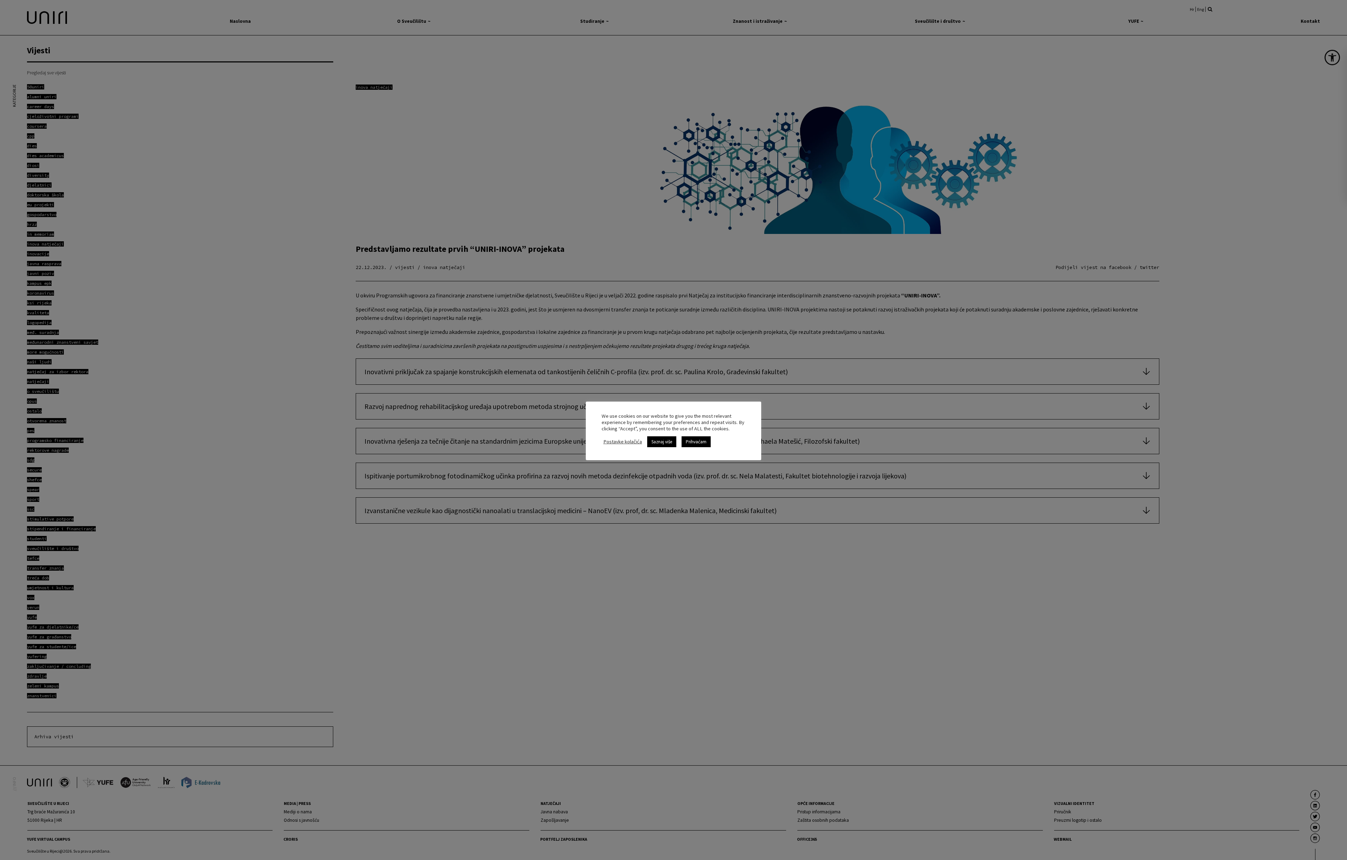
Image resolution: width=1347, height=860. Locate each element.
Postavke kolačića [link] (622, 441)
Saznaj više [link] (661, 442)
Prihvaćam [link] (696, 442)
